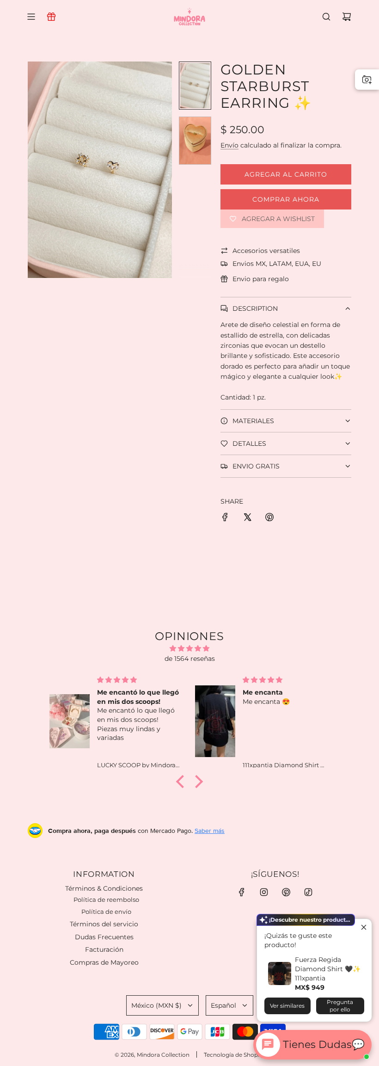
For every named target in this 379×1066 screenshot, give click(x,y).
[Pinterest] (286, 892)
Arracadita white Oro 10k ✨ (113, 1020)
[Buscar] (326, 16)
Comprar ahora (285, 199)
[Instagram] (264, 892)
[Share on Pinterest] (269, 518)
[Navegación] (31, 16)
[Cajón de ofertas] (51, 16)
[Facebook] (242, 892)
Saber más (210, 830)
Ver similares (287, 1005)
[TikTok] (308, 892)
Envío (229, 145)
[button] (35, 169)
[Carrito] (346, 16)
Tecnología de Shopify (234, 1054)
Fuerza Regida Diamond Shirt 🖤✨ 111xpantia (328, 968)
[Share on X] (247, 518)
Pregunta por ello (340, 1005)
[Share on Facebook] (225, 518)
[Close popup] (363, 927)
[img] (189, 648)
